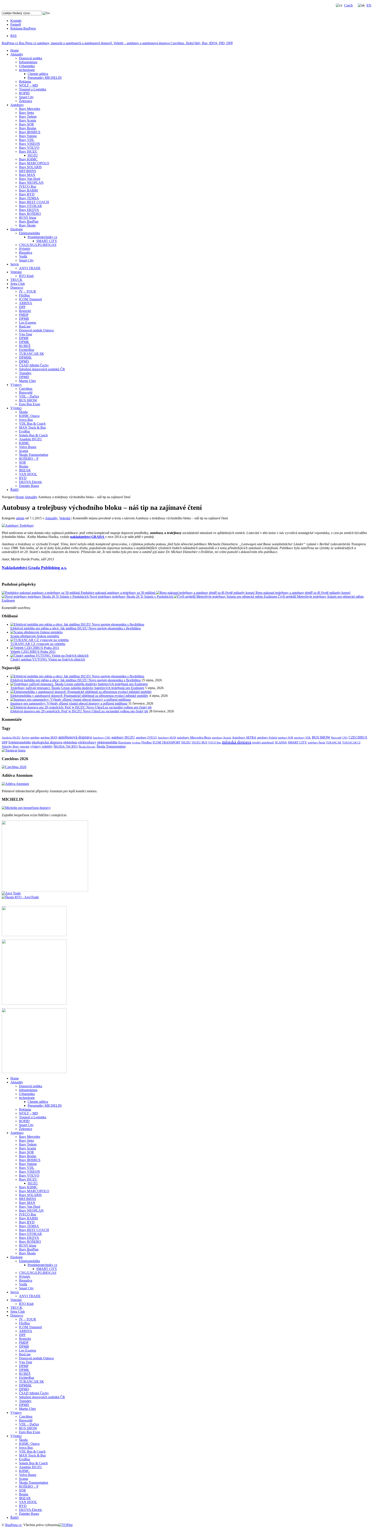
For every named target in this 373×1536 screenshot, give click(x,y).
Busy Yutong (28, 136)
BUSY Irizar (27, 217)
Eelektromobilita (19, 742)
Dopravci (16, 287)
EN (369, 5)
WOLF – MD (28, 85)
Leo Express (27, 322)
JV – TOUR (27, 291)
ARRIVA (25, 303)
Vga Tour (25, 334)
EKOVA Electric (30, 482)
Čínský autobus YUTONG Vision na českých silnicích (47, 659)
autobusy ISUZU (123, 737)
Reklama (25, 81)
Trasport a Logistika (32, 89)
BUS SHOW (28, 400)
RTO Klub (26, 276)
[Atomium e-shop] (15, 784)
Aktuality (16, 54)
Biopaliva (25, 252)
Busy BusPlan (28, 221)
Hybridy (24, 248)
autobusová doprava (75, 737)
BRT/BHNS (27, 171)
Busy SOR (26, 124)
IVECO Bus (27, 186)
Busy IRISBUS (29, 132)
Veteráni (16, 272)
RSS (13, 36)
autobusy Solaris (267, 737)
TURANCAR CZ (351, 742)
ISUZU (33, 155)
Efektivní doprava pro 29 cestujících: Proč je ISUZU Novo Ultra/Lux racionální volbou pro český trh (79, 711)
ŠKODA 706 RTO (66, 746)
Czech (348, 5)
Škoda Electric (87, 746)
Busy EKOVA (29, 210)
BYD (23, 478)
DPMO (24, 361)
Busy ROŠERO (30, 214)
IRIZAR (25, 470)
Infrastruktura (28, 62)
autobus (35, 737)
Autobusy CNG (102, 737)
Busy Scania (27, 120)
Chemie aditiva (38, 74)
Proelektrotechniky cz (42, 237)
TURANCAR (333, 742)
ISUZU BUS (199, 742)
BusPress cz (117, 43)
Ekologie (16, 229)
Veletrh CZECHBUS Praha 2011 (33, 651)
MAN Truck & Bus (32, 427)
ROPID (24, 93)
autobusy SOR (285, 737)
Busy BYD (27, 194)
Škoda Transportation (33, 455)
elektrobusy (87, 742)
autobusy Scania (221, 737)
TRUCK (16, 280)
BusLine (25, 326)
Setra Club (17, 283)
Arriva (25, 737)
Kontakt (15, 20)
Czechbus (25, 388)
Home (14, 50)
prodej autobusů (263, 742)
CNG (345, 737)
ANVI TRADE (30, 268)
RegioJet (25, 311)
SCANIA (281, 742)
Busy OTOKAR (30, 206)
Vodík (23, 256)
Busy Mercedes (29, 109)
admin (20, 518)
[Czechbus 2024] (14, 767)
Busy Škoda (27, 225)
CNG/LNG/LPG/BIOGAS (37, 245)
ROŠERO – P (28, 458)
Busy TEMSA (29, 198)
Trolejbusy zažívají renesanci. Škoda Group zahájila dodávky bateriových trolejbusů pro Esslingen (77, 688)
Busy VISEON (29, 144)
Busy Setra (26, 112)
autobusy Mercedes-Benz (194, 737)
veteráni (24, 746)
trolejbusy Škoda (316, 742)
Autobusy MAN (167, 737)
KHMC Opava (29, 416)
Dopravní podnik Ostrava (36, 330)
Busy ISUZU (28, 151)
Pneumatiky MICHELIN (45, 77)
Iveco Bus (26, 420)
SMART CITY (46, 241)
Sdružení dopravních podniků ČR (42, 369)
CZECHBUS (358, 737)
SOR (22, 462)
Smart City (26, 97)
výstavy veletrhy (41, 746)
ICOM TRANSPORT (166, 742)
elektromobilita (107, 742)
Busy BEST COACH (34, 202)
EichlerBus (26, 350)
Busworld (25, 392)
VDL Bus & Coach (32, 423)
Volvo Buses (27, 447)
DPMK (24, 342)
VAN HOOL (28, 474)
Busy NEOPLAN (31, 182)
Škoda (23, 412)
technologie (27, 70)
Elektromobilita (29, 233)
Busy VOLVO (29, 147)
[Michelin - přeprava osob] (26, 808)
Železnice (25, 101)
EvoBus (24, 431)
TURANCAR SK (31, 353)
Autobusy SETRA (244, 737)
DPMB (24, 318)
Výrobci (16, 408)
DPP (22, 307)
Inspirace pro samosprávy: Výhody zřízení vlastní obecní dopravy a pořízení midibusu (68, 703)
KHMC (24, 443)
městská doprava (236, 742)
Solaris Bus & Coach (33, 435)
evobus (136, 742)
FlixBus (24, 295)
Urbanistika (27, 66)
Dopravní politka (30, 58)
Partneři (15, 24)
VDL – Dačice (29, 396)
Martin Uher (27, 381)
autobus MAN (48, 737)
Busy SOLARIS (30, 167)
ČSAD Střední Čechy (34, 365)
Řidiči (14, 489)
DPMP (23, 338)
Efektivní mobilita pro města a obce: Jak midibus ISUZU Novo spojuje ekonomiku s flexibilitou (75, 628)
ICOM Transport (30, 299)
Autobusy (17, 105)
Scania (23, 451)
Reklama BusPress (23, 28)
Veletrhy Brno (10, 746)
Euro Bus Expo (29, 404)
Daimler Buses (29, 486)
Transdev (25, 373)
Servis (14, 264)
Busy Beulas (27, 128)
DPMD (24, 377)
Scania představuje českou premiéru (34, 636)
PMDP (23, 315)
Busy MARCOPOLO (34, 163)
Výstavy (16, 385)
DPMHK (25, 357)
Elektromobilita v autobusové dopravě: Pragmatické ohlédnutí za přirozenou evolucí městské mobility (79, 695)
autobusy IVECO (146, 737)
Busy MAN (27, 175)
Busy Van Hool (29, 179)
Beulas (23, 466)
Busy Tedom (27, 116)
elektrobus (70, 742)
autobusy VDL (302, 737)
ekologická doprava (47, 742)
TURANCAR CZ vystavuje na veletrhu (37, 644)
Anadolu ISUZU (30, 439)
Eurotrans (124, 742)
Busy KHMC (28, 159)
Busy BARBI (28, 190)
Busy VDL (26, 140)
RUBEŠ (24, 346)
